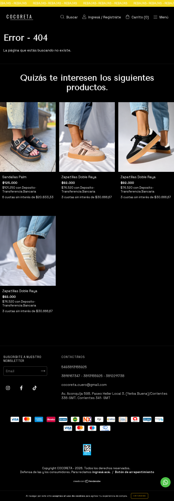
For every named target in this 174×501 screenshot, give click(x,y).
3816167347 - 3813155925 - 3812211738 (92, 376)
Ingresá (94, 17)
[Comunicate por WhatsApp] (165, 482)
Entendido (139, 496)
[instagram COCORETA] (8, 388)
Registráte (112, 17)
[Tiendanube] (87, 481)
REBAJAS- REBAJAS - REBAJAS (43, 3)
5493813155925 (74, 367)
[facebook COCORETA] (22, 388)
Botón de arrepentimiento (134, 472)
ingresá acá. (101, 472)
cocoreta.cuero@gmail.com (84, 385)
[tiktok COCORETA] (34, 388)
